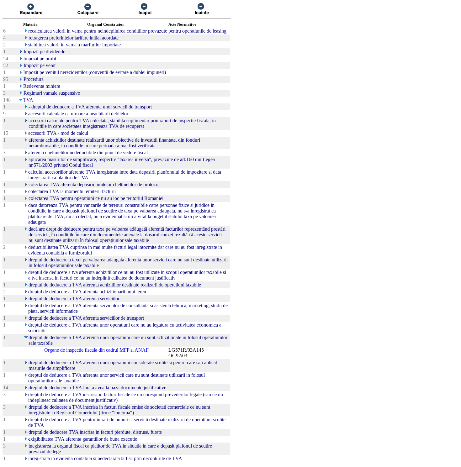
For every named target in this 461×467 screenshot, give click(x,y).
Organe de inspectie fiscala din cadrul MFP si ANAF (96, 350)
